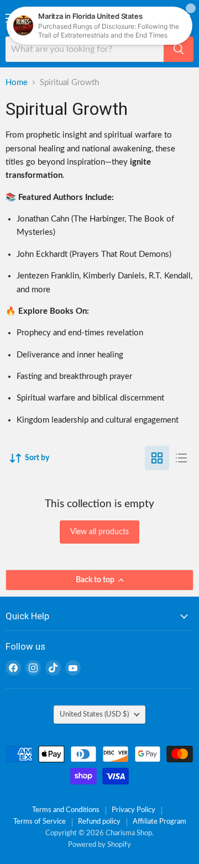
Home (17, 82)
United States (94, 714)
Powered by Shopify (99, 845)
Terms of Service (39, 821)
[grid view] (157, 458)
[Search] (178, 49)
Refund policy (99, 821)
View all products (99, 532)
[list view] (181, 458)
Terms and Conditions (66, 810)
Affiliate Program (159, 821)
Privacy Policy (133, 810)
